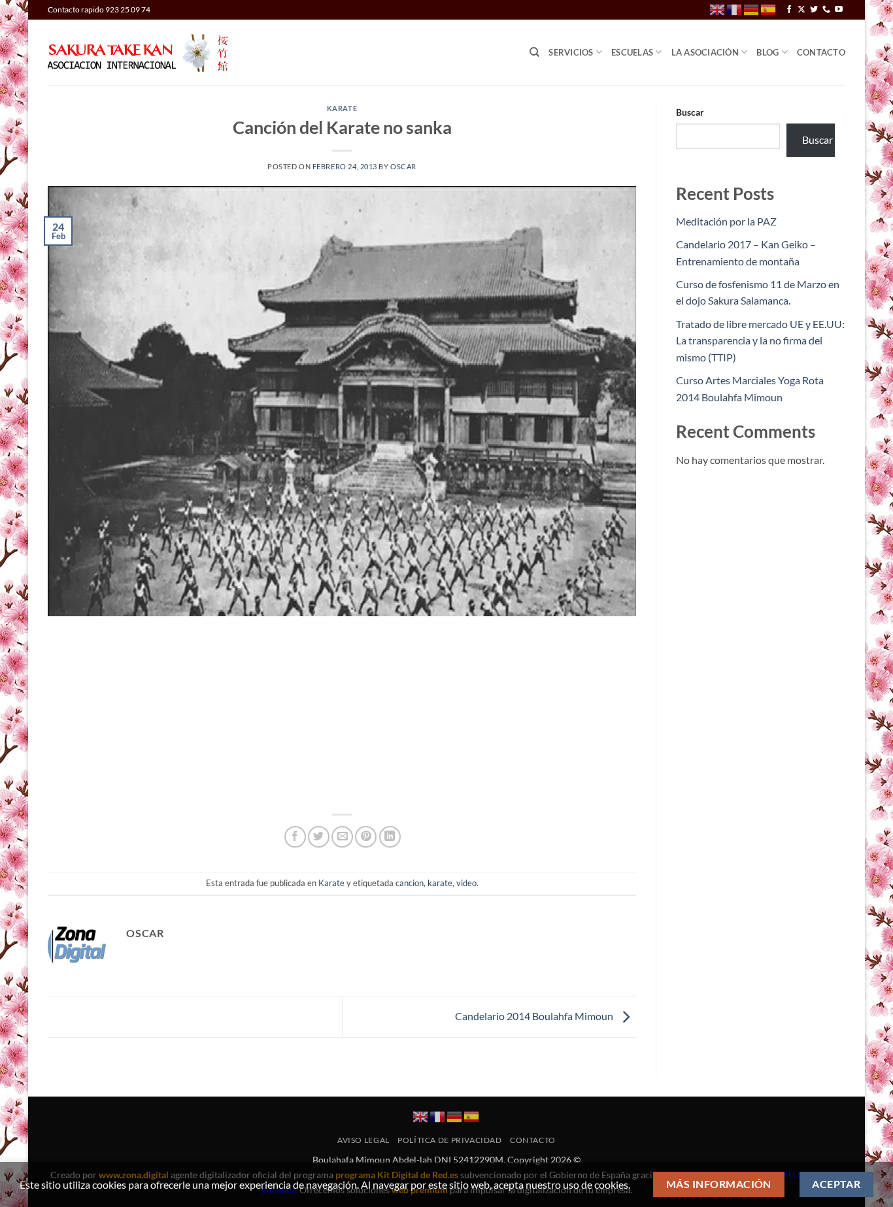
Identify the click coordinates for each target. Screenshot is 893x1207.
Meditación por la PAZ (726, 221)
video (466, 883)
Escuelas (632, 52)
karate (440, 883)
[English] (717, 9)
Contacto (821, 52)
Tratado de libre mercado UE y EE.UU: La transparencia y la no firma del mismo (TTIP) (760, 340)
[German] (751, 9)
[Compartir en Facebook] (295, 837)
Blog (767, 52)
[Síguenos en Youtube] (839, 9)
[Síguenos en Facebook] (789, 9)
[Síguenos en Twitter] (814, 9)
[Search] (534, 52)
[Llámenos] (826, 9)
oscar (403, 166)
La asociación (705, 52)
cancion (410, 883)
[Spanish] (768, 9)
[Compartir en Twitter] (318, 837)
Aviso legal (363, 1140)
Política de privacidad (449, 1140)
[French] (734, 9)
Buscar (690, 112)
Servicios (570, 52)
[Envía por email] (342, 837)
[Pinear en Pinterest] (366, 837)
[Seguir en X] (801, 9)
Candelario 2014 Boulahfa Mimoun (535, 1016)
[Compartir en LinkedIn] (390, 837)
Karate (342, 108)
